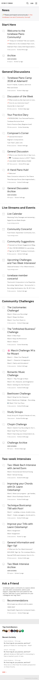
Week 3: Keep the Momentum (17, 339)
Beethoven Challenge (19, 393)
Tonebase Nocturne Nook (15, 121)
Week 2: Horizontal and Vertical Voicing (20, 472)
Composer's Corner (18, 133)
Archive (11, 55)
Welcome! (12, 173)
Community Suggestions (20, 241)
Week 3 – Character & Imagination (18, 360)
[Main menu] (36, 3)
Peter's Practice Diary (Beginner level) (19, 124)
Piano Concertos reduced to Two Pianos (20, 176)
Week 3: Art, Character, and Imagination (20, 382)
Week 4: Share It (12, 342)
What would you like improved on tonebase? (24, 100)
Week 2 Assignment (13, 531)
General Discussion (17, 151)
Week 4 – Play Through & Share (17, 379)
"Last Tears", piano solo (15, 143)
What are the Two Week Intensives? (21, 549)
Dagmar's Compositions (15, 140)
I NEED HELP (11, 607)
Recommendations (17, 600)
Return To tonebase (7, 3)
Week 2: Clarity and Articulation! (17, 363)
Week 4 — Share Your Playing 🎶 (18, 357)
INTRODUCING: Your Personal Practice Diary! (23, 118)
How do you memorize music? (19, 103)
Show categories (12, 59)
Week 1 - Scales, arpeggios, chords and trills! (21, 515)
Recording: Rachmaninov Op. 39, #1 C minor (21, 288)
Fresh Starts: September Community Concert (22, 233)
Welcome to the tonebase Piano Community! (16, 34)
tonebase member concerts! (17, 277)
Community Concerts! (19, 229)
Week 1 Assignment (13, 534)
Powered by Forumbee (31, 678)
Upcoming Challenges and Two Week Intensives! (21, 261)
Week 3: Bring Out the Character (17, 397)
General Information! (16, 137)
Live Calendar (14, 213)
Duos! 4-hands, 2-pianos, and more (19, 85)
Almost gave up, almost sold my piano (20, 604)
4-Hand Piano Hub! (17, 169)
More (3, 672)
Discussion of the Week (20, 96)
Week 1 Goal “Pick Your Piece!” (17, 431)
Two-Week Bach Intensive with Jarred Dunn (21, 466)
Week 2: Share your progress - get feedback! (22, 493)
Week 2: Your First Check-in (16, 320)
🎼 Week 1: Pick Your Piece (15, 403)
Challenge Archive (17, 442)
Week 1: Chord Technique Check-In (18, 496)
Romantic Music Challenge (16, 373)
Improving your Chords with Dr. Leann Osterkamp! (20, 487)
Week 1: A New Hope (13, 336)
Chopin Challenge (17, 424)
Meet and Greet (12, 88)
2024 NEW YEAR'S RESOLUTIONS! (20, 161)
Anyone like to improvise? (15, 106)
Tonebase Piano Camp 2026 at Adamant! (19, 79)
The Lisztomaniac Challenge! (17, 309)
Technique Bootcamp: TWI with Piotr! (19, 507)
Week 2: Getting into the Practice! (18, 385)
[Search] (27, 3)
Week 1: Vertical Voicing (14, 475)
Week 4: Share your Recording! (17, 314)
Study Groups (15, 411)
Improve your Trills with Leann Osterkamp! (20, 525)
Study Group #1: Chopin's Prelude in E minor (21, 415)
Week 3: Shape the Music (15, 317)
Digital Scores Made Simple (16, 220)
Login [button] (31, 3)
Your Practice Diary (17, 114)
